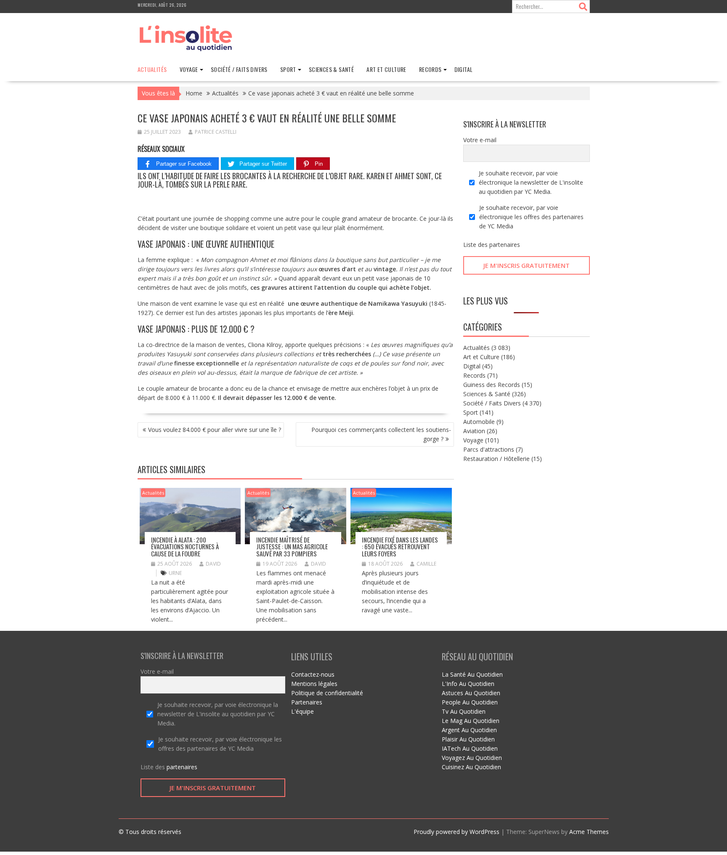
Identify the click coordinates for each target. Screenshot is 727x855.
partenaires (504, 245)
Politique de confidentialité (327, 693)
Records (430, 69)
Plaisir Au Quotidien (468, 739)
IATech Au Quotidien (470, 748)
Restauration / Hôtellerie (496, 459)
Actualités (152, 69)
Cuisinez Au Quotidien (471, 767)
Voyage (189, 69)
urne (175, 573)
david (213, 563)
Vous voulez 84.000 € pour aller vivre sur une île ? (214, 430)
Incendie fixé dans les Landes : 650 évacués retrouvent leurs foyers (400, 546)
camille (426, 563)
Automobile (479, 422)
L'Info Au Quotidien (468, 684)
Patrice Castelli (215, 131)
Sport (288, 69)
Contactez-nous (312, 674)
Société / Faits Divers (239, 69)
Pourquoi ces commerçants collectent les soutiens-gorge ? (381, 434)
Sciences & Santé (331, 69)
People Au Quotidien (470, 702)
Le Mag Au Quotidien (470, 721)
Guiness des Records (491, 385)
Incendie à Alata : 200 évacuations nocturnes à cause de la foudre (185, 546)
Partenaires (306, 702)
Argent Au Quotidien (469, 730)
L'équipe (302, 711)
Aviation (474, 431)
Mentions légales (314, 684)
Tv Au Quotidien (464, 711)
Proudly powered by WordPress (456, 832)
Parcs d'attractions (488, 449)
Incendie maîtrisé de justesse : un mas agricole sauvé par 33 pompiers (292, 546)
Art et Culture (386, 69)
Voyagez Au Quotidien (472, 758)
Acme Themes (589, 832)
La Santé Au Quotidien (472, 674)
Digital (463, 69)
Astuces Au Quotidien (471, 693)
